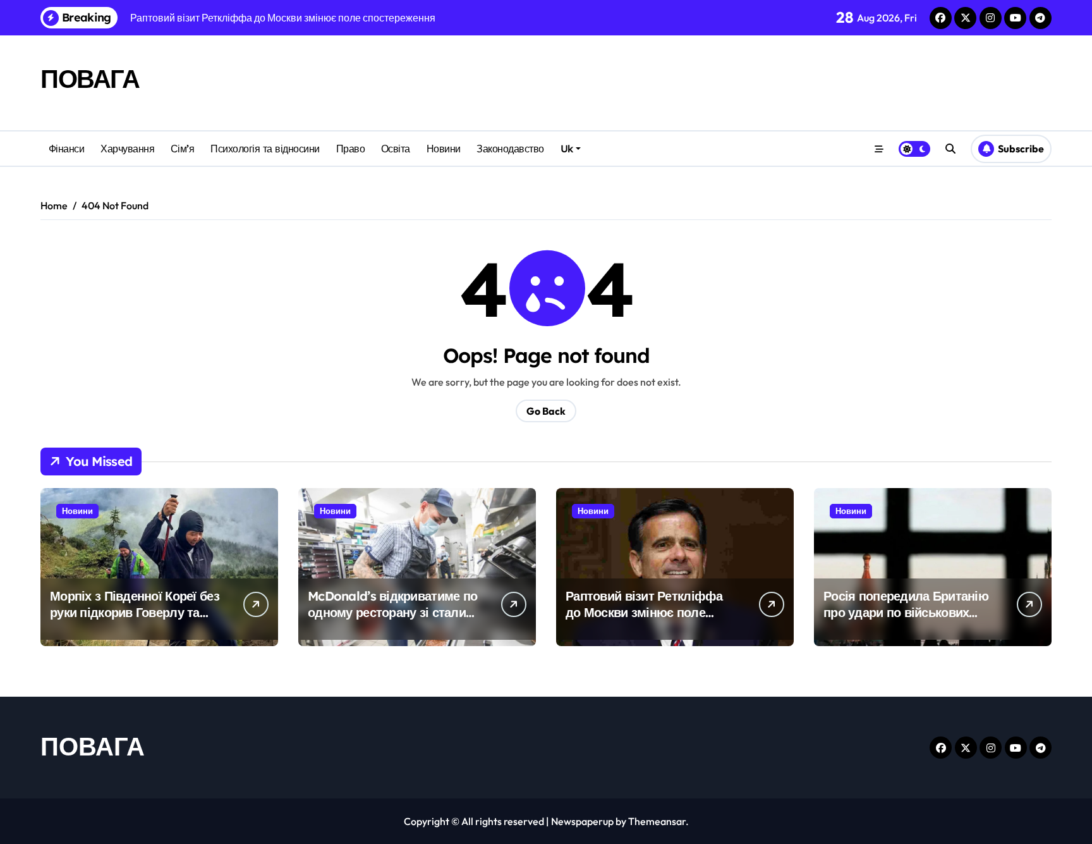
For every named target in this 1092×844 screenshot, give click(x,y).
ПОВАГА (89, 78)
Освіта (395, 148)
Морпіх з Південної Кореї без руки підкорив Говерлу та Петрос (134, 612)
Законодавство (510, 148)
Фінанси (67, 148)
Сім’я (183, 148)
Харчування (127, 148)
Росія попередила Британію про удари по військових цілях (905, 612)
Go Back (546, 411)
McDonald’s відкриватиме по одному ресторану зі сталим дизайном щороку (392, 612)
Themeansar (657, 821)
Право (350, 148)
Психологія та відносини (265, 148)
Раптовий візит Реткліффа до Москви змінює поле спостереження (644, 612)
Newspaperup (582, 821)
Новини (444, 148)
